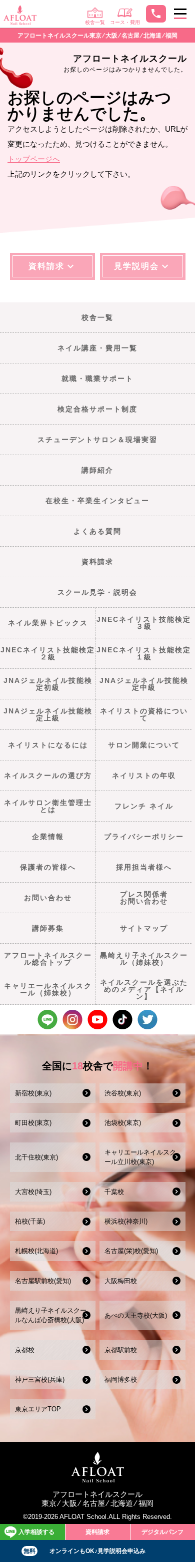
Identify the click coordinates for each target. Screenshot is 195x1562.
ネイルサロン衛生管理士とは (48, 806)
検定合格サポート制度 (98, 409)
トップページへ (34, 159)
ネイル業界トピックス (48, 623)
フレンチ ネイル (144, 806)
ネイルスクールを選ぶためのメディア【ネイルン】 (144, 989)
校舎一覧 (98, 317)
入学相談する (36, 1531)
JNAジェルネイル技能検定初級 (48, 683)
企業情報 (48, 837)
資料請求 (98, 562)
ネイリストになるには (48, 745)
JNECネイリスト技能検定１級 (143, 653)
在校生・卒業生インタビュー (98, 501)
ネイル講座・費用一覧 (98, 348)
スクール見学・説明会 (98, 592)
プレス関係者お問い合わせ (144, 897)
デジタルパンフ (163, 1531)
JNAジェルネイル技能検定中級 (144, 683)
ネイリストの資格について (144, 714)
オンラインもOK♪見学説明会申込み (85, 1550)
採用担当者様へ (144, 867)
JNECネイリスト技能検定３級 (143, 622)
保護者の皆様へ (48, 867)
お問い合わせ (48, 898)
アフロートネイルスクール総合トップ (48, 958)
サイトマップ (144, 928)
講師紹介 (98, 470)
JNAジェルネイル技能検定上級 (48, 714)
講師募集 (48, 928)
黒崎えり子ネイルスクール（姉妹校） (144, 958)
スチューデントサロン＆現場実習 (98, 440)
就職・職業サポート (98, 378)
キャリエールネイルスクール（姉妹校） (48, 989)
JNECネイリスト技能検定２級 (47, 653)
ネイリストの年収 (144, 775)
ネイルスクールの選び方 (48, 775)
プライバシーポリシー (144, 837)
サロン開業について (144, 745)
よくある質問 (98, 531)
